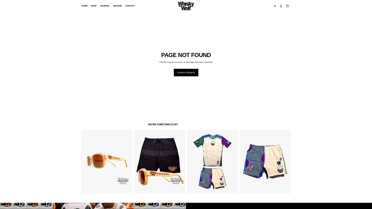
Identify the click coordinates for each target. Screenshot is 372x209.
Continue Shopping (186, 72)
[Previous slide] (85, 161)
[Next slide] (128, 161)
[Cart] (287, 6)
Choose (288, 189)
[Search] (275, 6)
